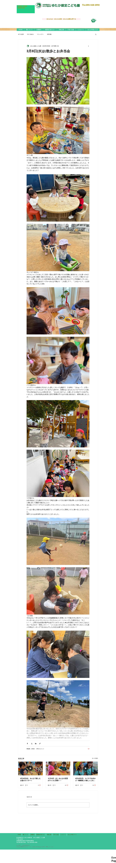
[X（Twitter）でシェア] (31, 743)
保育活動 (49, 34)
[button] (29, 29)
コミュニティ (40, 34)
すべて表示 (95, 758)
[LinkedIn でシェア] (36, 743)
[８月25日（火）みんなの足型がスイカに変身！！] (58, 768)
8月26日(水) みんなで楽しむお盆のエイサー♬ (30, 779)
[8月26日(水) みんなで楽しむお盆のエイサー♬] (30, 768)
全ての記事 (21, 34)
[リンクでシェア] (40, 743)
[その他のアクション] (88, 46)
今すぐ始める (30, 34)
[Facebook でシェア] (27, 743)
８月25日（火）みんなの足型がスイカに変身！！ (58, 779)
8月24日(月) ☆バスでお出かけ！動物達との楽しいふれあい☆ (85, 779)
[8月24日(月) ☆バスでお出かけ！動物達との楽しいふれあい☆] (85, 768)
